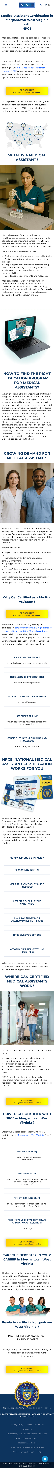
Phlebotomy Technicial (27, 1443)
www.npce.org (30, 1151)
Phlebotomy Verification (23, 1452)
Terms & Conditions (35, 1425)
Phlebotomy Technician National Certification (27, 1434)
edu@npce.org (29, 1353)
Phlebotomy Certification (27, 1438)
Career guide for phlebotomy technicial (27, 1447)
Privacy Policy (17, 1425)
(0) (49, 5)
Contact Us (27, 1429)
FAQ (39, 1452)
